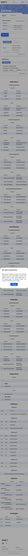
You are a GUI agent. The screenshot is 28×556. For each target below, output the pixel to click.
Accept (14, 284)
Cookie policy (8, 279)
